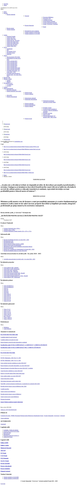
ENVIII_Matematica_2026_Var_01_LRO (11, 360)
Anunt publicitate (5, 418)
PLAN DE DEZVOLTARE (8, 352)
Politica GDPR (4, 442)
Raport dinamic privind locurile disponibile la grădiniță (14, 342)
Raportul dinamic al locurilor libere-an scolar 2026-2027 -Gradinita (17, 368)
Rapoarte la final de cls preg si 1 (11, 435)
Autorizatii (3, 424)
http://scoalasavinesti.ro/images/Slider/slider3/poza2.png (17, 154)
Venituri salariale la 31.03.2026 (11, 477)
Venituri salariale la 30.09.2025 (11, 478)
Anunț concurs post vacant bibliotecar (10, 396)
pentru (16, 381)
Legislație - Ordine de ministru (11, 430)
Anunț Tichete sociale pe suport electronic (12, 402)
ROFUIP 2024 (7, 432)
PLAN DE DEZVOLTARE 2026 (9, 334)
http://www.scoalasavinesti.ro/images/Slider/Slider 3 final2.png (19, 172)
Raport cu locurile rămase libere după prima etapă (12, 373)
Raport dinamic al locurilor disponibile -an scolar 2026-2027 (15, 365)
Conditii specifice (5, 389)
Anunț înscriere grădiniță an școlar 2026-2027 (12, 370)
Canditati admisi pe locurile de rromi (9, 339)
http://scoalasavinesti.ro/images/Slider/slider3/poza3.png (17, 170)
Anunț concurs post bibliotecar (8, 391)
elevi (20, 381)
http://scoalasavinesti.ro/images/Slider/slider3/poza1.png (17, 159)
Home (5, 175)
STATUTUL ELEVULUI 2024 (11, 431)
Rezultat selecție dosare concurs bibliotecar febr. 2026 (13, 386)
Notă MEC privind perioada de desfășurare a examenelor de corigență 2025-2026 (20, 383)
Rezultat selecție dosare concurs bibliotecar (11, 394)
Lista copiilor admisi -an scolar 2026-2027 (11, 376)
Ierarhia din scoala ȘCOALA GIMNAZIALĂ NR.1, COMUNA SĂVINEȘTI (21, 347)
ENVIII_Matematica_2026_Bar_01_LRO (11, 358)
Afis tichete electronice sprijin (8, 381)
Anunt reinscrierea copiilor (7, 378)
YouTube (6, 3)
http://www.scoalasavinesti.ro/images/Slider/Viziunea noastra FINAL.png (21, 146)
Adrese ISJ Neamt (8, 437)
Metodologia (7, 434)
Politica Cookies (5, 445)
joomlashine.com (18, 141)
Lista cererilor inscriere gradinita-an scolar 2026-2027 (13, 363)
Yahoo (5, 5)
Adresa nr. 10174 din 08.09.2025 (9, 409)
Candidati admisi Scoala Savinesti (9, 337)
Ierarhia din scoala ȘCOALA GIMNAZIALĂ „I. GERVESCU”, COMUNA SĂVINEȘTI (24, 345)
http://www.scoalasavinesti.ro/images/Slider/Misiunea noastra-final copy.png (22, 149)
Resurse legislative (5, 468)
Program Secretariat (5, 399)
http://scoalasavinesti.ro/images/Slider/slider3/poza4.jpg (17, 164)
